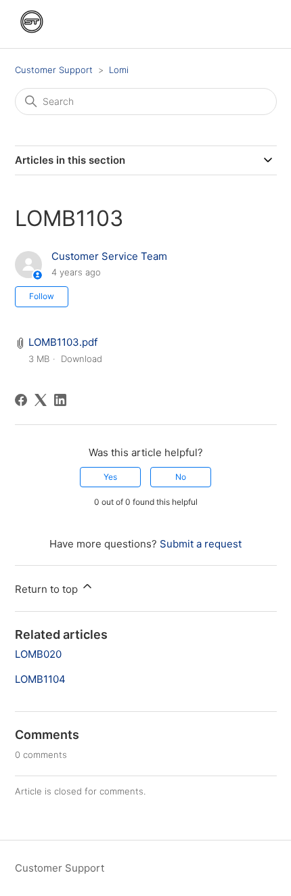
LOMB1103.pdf (62, 342)
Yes (110, 477)
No (180, 477)
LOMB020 (38, 654)
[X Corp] (41, 400)
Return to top (48, 589)
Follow (41, 296)
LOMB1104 (40, 679)
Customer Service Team (109, 256)
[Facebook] (21, 400)
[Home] (32, 34)
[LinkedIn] (60, 400)
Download (81, 358)
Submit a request (201, 543)
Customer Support (54, 69)
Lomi (119, 69)
